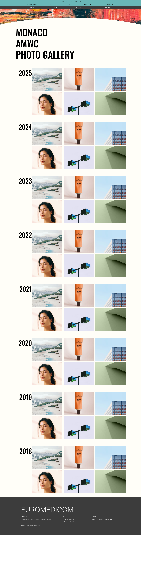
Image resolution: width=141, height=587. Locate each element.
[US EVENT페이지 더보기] (82, 7)
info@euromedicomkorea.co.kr (104, 519)
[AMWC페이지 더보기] (34, 7)
